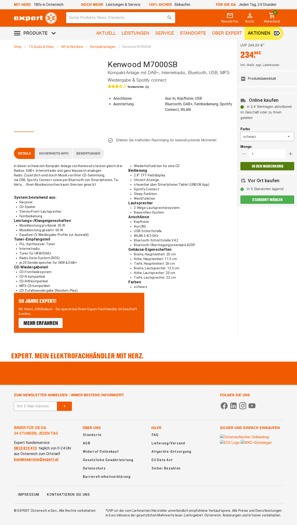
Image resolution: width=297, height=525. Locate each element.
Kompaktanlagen (103, 47)
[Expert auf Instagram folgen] (243, 405)
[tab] (24, 126)
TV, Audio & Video (41, 47)
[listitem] (267, 78)
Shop (18, 47)
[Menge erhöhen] (290, 154)
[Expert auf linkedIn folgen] (233, 405)
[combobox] (120, 17)
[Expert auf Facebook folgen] (224, 405)
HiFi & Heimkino (72, 47)
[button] (267, 136)
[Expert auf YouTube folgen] (252, 405)
